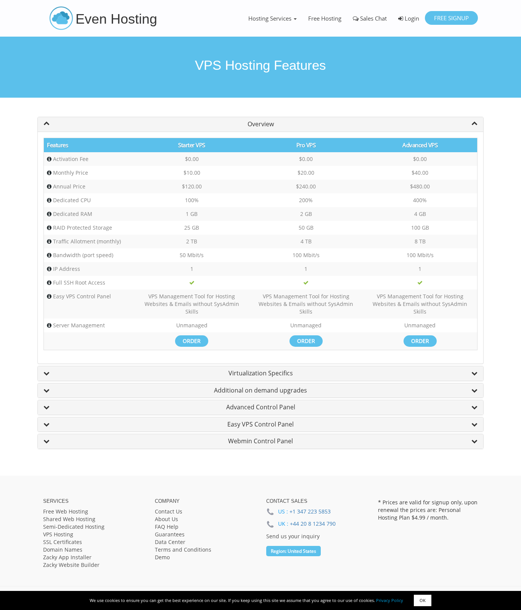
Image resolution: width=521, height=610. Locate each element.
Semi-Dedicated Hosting (74, 526)
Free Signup (451, 18)
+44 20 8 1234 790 (313, 523)
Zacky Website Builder (71, 564)
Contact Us (168, 511)
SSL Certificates (62, 542)
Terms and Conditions (183, 549)
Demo (162, 557)
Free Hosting (324, 18)
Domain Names (62, 549)
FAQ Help (166, 526)
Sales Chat (373, 18)
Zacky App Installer (67, 557)
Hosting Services (270, 18)
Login (411, 18)
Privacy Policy (389, 600)
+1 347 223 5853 (310, 511)
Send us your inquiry (293, 536)
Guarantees (170, 534)
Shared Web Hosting (69, 519)
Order (192, 340)
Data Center (170, 542)
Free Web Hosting (65, 511)
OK (423, 600)
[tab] (260, 124)
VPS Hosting (58, 534)
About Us (166, 519)
